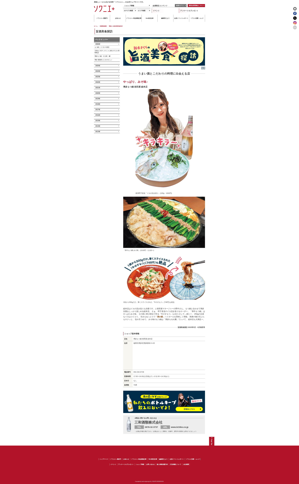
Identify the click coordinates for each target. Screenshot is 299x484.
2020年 (97, 93)
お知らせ (126, 459)
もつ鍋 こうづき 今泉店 (102, 47)
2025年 (97, 66)
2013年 (97, 131)
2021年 (97, 88)
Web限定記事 (153, 459)
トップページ (104, 459)
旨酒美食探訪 (103, 26)
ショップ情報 (129, 6)
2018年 (97, 104)
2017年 (97, 109)
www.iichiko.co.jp (179, 427)
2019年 (97, 99)
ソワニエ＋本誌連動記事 (138, 459)
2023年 (97, 77)
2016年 (97, 115)
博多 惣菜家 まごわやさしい (103, 60)
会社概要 (186, 464)
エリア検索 (141, 10)
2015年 (97, 120)
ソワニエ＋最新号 (115, 459)
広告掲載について (175, 464)
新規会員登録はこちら (196, 5)
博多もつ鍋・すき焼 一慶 (102, 56)
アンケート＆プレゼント (189, 11)
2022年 (97, 82)
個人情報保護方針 (162, 464)
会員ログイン (180, 5)
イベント (156, 11)
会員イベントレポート (177, 459)
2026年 (97, 44)
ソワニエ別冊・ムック (193, 459)
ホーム (96, 26)
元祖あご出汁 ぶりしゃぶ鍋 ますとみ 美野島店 (107, 51)
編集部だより (163, 459)
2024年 (97, 71)
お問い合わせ (150, 464)
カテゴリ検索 (128, 10)
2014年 (97, 126)
